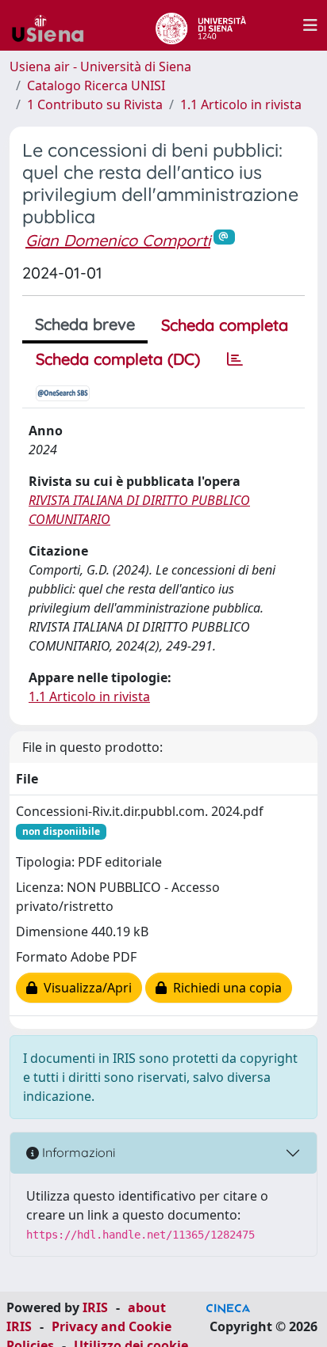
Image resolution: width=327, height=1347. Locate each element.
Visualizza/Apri (84, 987)
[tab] (235, 359)
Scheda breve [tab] (85, 324)
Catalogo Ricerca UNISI (96, 85)
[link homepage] (54, 25)
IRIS (95, 1307)
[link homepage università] (200, 25)
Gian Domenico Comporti (117, 240)
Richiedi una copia (224, 987)
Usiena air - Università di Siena (100, 66)
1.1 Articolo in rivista (241, 104)
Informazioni (77, 1152)
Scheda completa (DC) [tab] (118, 359)
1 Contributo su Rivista (95, 104)
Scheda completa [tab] (224, 325)
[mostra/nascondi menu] (310, 25)
